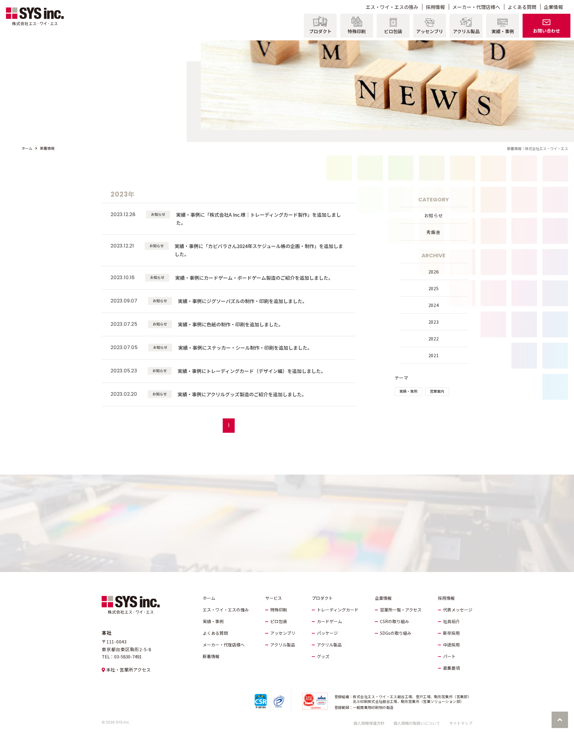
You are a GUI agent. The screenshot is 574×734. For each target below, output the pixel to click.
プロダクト (322, 598)
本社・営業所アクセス (128, 669)
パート (449, 656)
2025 (433, 288)
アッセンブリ (282, 633)
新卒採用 (451, 633)
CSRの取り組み (394, 621)
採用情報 (446, 598)
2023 (433, 322)
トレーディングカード (337, 610)
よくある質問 (215, 633)
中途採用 (451, 645)
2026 (433, 271)
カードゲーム (329, 621)
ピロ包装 (278, 621)
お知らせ (433, 215)
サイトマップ (460, 723)
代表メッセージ (457, 610)
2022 (433, 338)
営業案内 (437, 391)
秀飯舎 (433, 232)
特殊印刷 (278, 610)
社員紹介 (451, 621)
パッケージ (327, 633)
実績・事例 (213, 621)
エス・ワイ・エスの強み (226, 610)
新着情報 (211, 656)
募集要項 (451, 668)
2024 (433, 305)
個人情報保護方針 (368, 723)
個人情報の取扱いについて (416, 723)
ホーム (27, 148)
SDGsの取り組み (395, 633)
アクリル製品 (282, 645)
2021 (433, 355)
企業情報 (383, 598)
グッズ (323, 656)
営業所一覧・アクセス (401, 610)
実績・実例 (408, 391)
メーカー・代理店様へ (224, 645)
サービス (273, 598)
